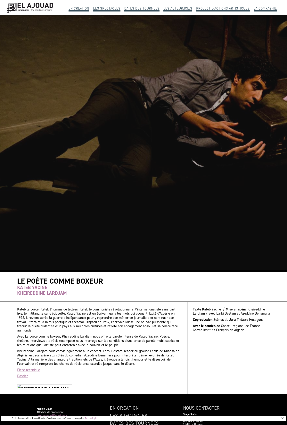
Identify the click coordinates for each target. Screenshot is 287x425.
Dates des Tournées (142, 8)
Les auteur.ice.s (177, 8)
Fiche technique (28, 370)
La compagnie (265, 8)
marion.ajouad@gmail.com (52, 415)
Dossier (22, 376)
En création (79, 8)
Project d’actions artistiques (223, 8)
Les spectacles (106, 8)
